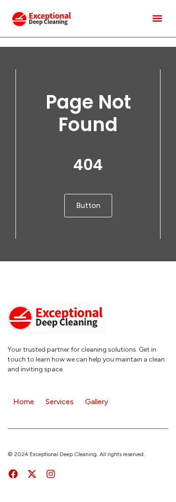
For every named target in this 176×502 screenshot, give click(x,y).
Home (23, 401)
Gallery (96, 401)
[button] (157, 18)
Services (60, 401)
